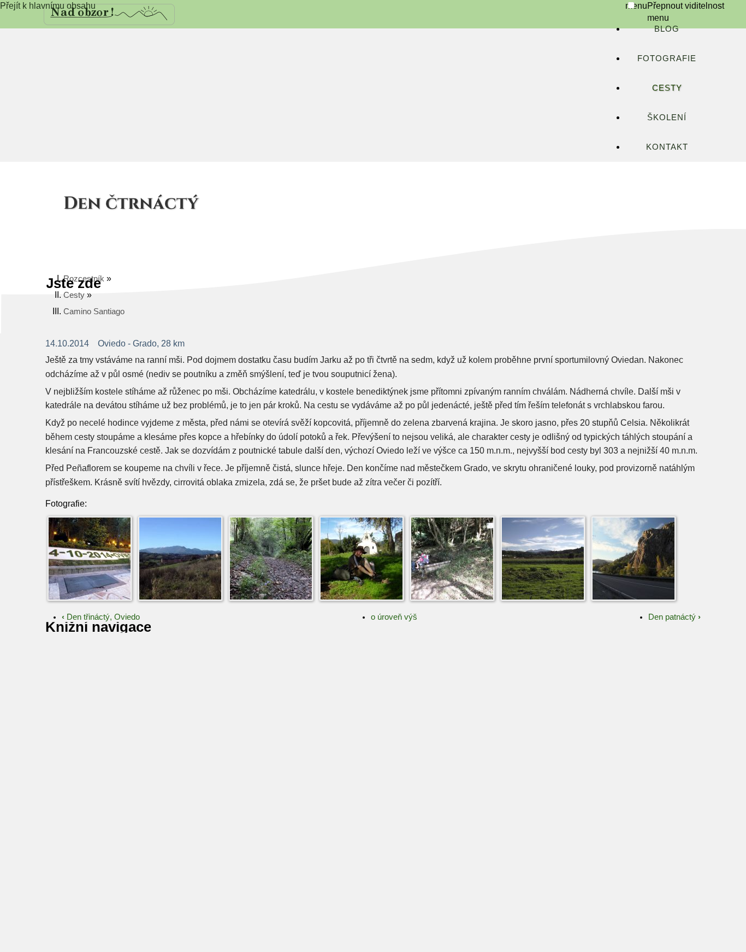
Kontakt (667, 146)
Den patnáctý (674, 617)
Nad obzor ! (82, 11)
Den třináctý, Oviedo (101, 617)
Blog (666, 28)
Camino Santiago (94, 311)
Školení (666, 117)
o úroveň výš (394, 617)
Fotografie (666, 58)
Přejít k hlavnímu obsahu (48, 5)
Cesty (667, 87)
